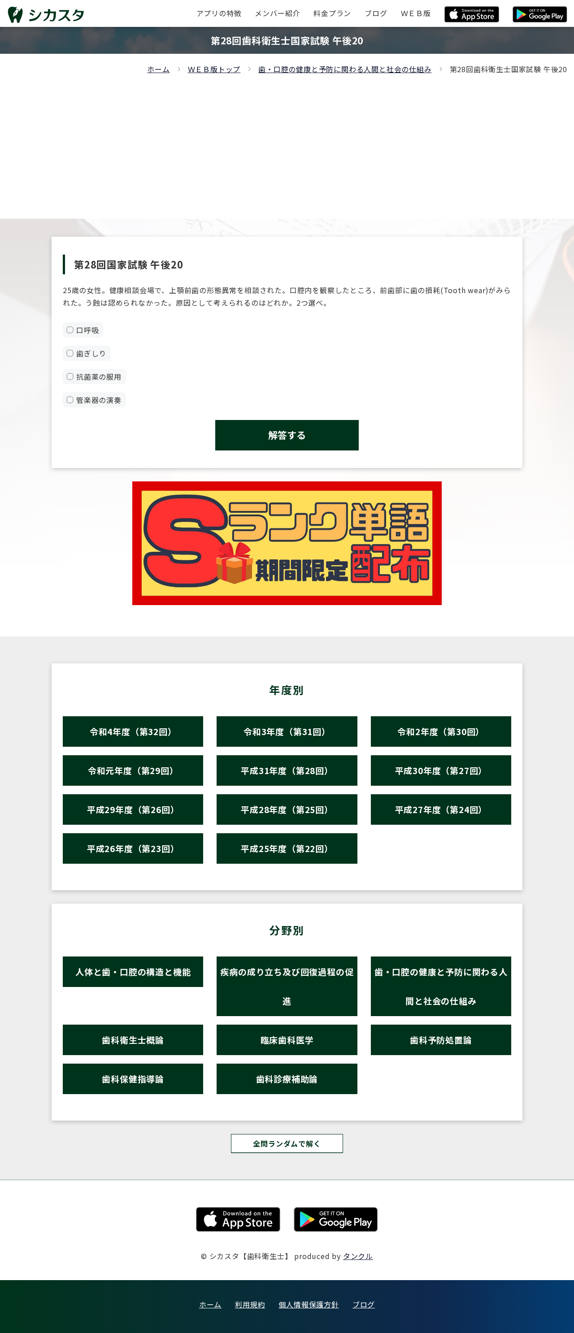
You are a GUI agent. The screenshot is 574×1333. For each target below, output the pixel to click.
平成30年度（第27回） (441, 770)
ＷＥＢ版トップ (214, 69)
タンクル (358, 1256)
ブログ (363, 1304)
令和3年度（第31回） (287, 731)
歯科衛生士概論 (133, 1040)
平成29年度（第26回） (133, 809)
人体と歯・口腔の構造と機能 (133, 971)
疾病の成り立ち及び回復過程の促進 (286, 986)
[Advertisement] (287, 142)
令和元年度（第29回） (133, 770)
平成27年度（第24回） (441, 809)
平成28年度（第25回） (287, 809)
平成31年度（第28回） (287, 770)
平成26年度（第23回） (133, 848)
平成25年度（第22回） (287, 848)
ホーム (158, 69)
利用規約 (250, 1304)
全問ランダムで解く (287, 1143)
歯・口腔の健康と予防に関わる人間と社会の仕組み (344, 69)
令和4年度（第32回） (133, 731)
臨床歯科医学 (287, 1040)
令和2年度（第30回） (440, 731)
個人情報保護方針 (308, 1304)
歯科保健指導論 (133, 1079)
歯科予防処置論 (441, 1040)
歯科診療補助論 (287, 1079)
